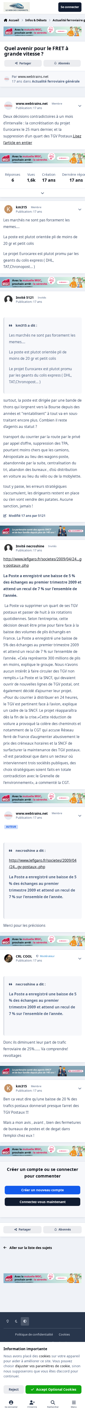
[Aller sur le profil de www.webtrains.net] (6, 78)
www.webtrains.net (32, 103)
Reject (14, 1389)
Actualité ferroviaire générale (56, 81)
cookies (45, 1356)
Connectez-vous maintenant (43, 1202)
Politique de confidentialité (34, 1334)
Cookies (64, 1334)
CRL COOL (24, 956)
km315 (21, 207)
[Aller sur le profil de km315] (8, 209)
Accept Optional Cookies (56, 1389)
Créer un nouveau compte (42, 1190)
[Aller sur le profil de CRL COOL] (8, 958)
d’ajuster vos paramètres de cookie (42, 1366)
